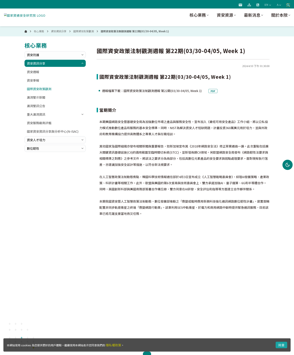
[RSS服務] (257, 5)
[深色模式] (287, 165)
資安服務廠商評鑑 (39, 123)
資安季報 (33, 80)
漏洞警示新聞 (36, 97)
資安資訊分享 (36, 63)
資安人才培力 (36, 140)
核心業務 (198, 15)
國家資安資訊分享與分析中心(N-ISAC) (52, 131)
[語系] (268, 5)
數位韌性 (33, 148)
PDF (213, 91)
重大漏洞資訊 (36, 114)
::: (232, 4)
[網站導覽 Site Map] (249, 5)
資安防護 (33, 55)
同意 (281, 345)
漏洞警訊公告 (36, 106)
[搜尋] (288, 5)
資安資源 (225, 15)
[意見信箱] (240, 5)
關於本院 (279, 15)
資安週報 (33, 72)
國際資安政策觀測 (83, 31)
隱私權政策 (113, 345)
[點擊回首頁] (24, 14)
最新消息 (252, 15)
